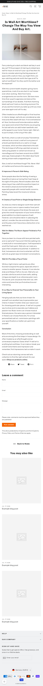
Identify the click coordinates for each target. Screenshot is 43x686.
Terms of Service (20, 433)
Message (5, 401)
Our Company (9, 639)
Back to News (23, 444)
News (7, 13)
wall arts (12, 298)
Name (4, 380)
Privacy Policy (7, 433)
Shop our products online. (17, 360)
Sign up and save (11, 646)
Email (4, 390)
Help (4, 633)
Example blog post (10, 509)
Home (3, 13)
